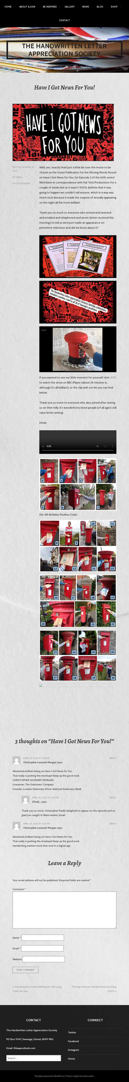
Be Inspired (50, 6)
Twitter (72, 1032)
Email (16, 948)
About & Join (27, 6)
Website (17, 959)
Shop (114, 6)
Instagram (73, 1049)
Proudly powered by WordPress (49, 1076)
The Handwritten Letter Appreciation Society (64, 50)
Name (17, 937)
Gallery (70, 6)
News (85, 6)
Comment (19, 889)
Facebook (73, 1041)
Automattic (88, 1076)
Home (8, 6)
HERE (113, 377)
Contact (64, 20)
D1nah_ (19, 177)
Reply (113, 758)
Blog (100, 6)
